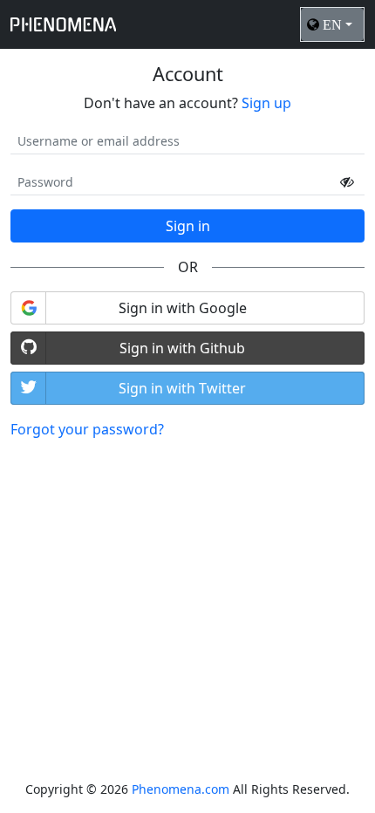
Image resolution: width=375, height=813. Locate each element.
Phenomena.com (180, 789)
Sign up (266, 103)
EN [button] (332, 24)
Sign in (188, 226)
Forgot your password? (87, 429)
